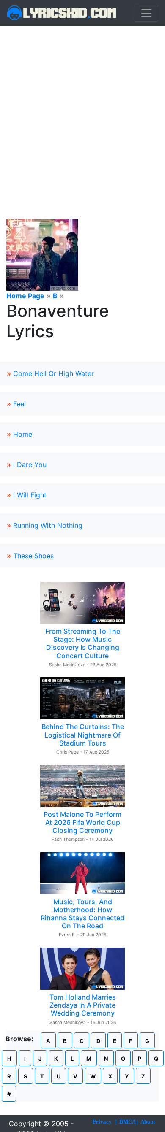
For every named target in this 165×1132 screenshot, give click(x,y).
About (147, 1121)
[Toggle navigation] (146, 13)
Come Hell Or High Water (53, 373)
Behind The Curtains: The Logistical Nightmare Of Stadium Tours (82, 734)
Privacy (102, 1121)
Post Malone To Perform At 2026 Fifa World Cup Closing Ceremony (82, 822)
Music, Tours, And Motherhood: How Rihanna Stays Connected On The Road (82, 913)
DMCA (127, 1121)
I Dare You (30, 464)
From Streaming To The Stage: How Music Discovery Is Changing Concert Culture (82, 643)
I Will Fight (30, 495)
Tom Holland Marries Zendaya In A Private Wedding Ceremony (83, 1005)
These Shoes (33, 555)
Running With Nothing (47, 525)
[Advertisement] (82, 112)
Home (22, 434)
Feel (19, 404)
